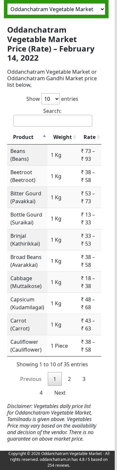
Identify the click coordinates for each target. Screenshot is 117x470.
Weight (62, 137)
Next (60, 392)
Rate (90, 137)
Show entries (52, 98)
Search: (52, 110)
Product (23, 137)
